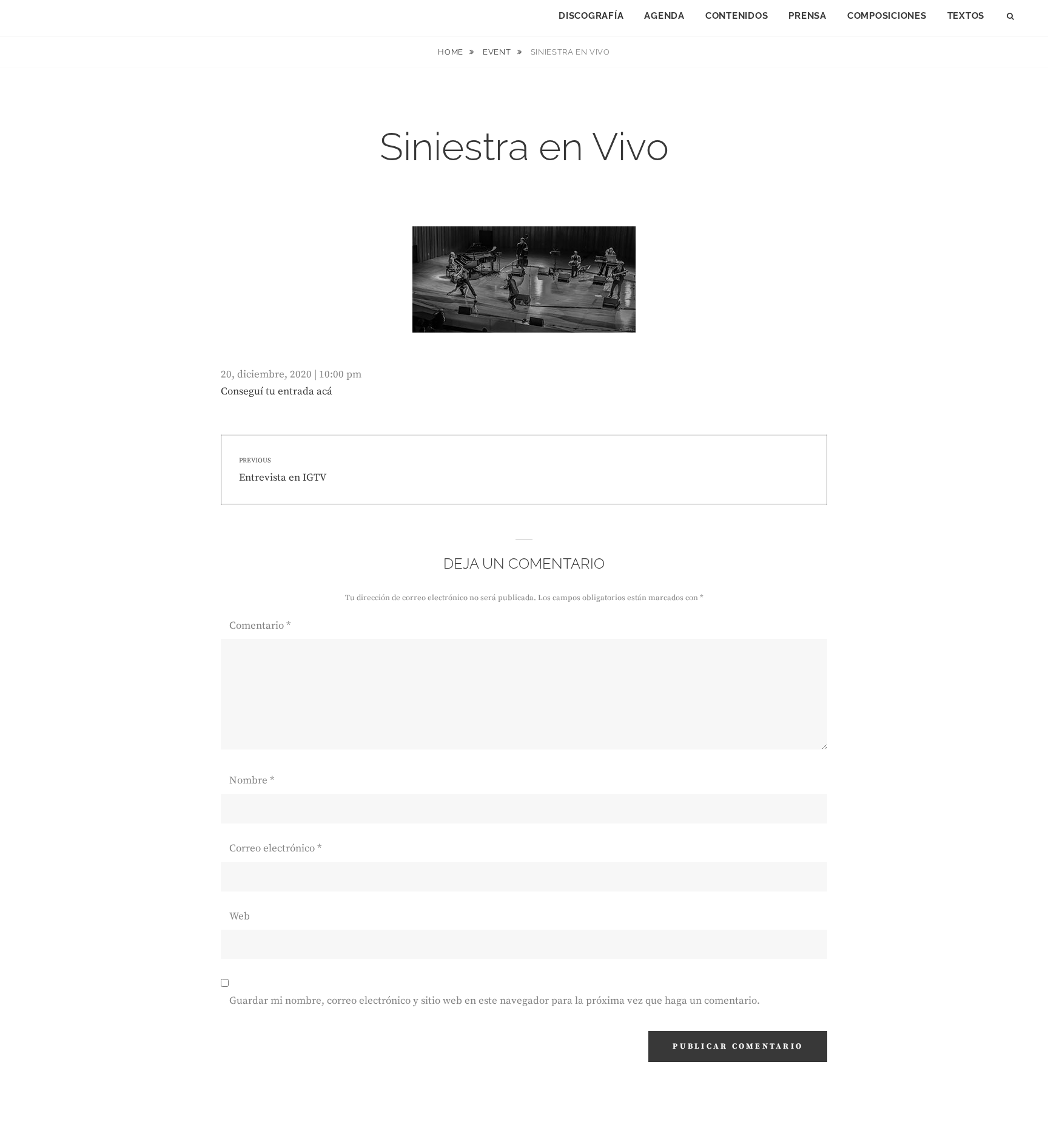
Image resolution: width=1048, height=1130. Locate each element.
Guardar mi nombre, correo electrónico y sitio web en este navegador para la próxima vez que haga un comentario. (494, 1000)
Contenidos (736, 15)
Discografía (591, 15)
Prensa (807, 15)
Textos (966, 15)
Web (239, 916)
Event (498, 51)
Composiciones (887, 15)
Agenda (664, 15)
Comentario (260, 625)
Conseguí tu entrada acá (276, 391)
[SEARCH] (1011, 16)
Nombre (251, 780)
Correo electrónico (275, 848)
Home (451, 51)
